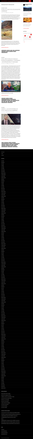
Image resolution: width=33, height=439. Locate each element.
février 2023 (3, 223)
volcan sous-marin (4, 52)
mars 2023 (2, 222)
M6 (11, 100)
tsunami (14, 101)
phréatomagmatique (16, 100)
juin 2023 (2, 217)
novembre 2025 (3, 174)
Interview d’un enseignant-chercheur (6, 395)
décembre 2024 (3, 191)
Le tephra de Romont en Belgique (5, 402)
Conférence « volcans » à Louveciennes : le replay (7, 396)
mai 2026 (2, 165)
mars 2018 (2, 311)
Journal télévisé (4, 100)
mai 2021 (2, 254)
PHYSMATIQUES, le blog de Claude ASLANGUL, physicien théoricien (10, 423)
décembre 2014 (3, 371)
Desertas (8, 50)
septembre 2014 (3, 375)
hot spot (7, 144)
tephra (15, 51)
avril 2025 (2, 185)
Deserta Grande (4, 50)
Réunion (12, 145)
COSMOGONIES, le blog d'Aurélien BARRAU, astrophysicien (9, 415)
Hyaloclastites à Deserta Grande (10, 10)
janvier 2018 (3, 314)
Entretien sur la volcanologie (5, 399)
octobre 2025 (3, 176)
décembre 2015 (3, 352)
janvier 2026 (3, 171)
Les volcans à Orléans (4, 407)
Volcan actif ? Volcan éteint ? (5, 401)
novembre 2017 (3, 317)
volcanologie (10, 146)
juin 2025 (2, 182)
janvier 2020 (3, 277)
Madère (7, 51)
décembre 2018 (3, 297)
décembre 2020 (3, 262)
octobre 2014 (3, 374)
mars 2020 (2, 274)
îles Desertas (3, 51)
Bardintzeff (3, 98)
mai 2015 (2, 363)
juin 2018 (2, 306)
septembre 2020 (3, 266)
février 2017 (3, 331)
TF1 (8, 101)
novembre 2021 (3, 245)
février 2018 (3, 312)
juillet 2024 (2, 199)
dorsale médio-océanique (5, 143)
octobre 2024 (3, 194)
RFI (2, 101)
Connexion (2, 429)
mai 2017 (2, 326)
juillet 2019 (2, 286)
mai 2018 (2, 308)
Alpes (2, 142)
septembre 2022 (3, 231)
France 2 (7, 98)
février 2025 (3, 188)
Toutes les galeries (26, 28)
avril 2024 (2, 202)
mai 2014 (2, 380)
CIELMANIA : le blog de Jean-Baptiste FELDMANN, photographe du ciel (10, 414)
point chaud (8, 145)
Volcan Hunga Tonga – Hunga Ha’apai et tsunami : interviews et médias (10, 60)
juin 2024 (2, 200)
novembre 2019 (3, 280)
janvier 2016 (3, 351)
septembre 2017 (3, 320)
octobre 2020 (3, 265)
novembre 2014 (3, 372)
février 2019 (3, 294)
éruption (11, 143)
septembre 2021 (3, 248)
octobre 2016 (3, 337)
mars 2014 (2, 383)
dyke (11, 50)
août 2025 (2, 179)
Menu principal (32, 1)
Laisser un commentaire (10, 12)
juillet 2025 (2, 180)
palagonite (11, 51)
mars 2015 (2, 366)
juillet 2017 (2, 323)
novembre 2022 (3, 228)
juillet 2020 (2, 269)
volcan (15, 145)
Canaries (10, 142)
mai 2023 (2, 219)
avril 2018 (2, 309)
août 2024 (2, 197)
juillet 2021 (2, 251)
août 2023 (2, 214)
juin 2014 (2, 378)
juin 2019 (2, 288)
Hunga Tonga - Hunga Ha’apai (5, 99)
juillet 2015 (2, 360)
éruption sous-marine (16, 143)
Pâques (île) (16, 144)
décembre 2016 (3, 334)
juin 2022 (2, 234)
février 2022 (3, 240)
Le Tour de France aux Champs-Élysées (6, 398)
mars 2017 (2, 329)
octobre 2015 (3, 355)
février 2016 (3, 349)
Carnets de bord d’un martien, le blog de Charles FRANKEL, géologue (10, 412)
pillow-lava (3, 145)
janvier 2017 (3, 332)
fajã (13, 50)
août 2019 (2, 285)
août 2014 (2, 377)
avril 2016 (2, 346)
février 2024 (3, 205)
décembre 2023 (3, 208)
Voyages (2, 155)
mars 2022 (2, 239)
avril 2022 (2, 237)
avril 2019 (2, 291)
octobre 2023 (3, 211)
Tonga (11, 101)
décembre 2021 (3, 243)
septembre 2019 (3, 283)
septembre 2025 (3, 177)
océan (12, 144)
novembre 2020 (3, 263)
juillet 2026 (2, 162)
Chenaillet (13, 142)
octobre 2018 (3, 300)
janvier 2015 (3, 369)
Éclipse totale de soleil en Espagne (5, 393)
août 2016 (2, 340)
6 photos (29, 11)
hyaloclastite (17, 50)
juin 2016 (2, 343)
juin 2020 (2, 271)
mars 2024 (2, 203)
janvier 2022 (3, 242)
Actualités (2, 57)
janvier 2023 (3, 225)
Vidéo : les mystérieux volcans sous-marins (9, 109)
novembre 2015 (3, 354)
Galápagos (3, 144)
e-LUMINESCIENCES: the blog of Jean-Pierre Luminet (8, 417)
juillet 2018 (2, 305)
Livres (2, 153)
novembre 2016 (3, 335)
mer (10, 144)
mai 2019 (2, 289)
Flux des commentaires (4, 432)
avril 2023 (2, 220)
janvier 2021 (3, 260)
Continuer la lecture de (5, 47)
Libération (9, 100)
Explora (2, 418)
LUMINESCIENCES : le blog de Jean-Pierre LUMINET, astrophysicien (10, 420)
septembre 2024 (3, 196)
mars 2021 (2, 257)
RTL (6, 101)
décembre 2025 (3, 173)
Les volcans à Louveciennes (4, 404)
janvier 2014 (3, 386)
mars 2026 (2, 168)
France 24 (11, 98)
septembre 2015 (3, 357)
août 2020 (2, 268)
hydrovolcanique (13, 99)
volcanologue (10, 102)
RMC (4, 101)
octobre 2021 (3, 246)
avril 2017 (2, 328)
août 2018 (2, 303)
